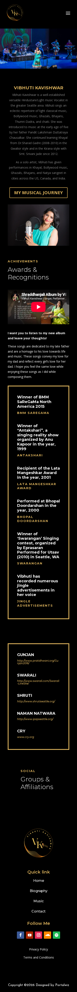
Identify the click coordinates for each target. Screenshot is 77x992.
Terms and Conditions (38, 957)
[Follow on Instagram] (38, 935)
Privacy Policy (38, 949)
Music (38, 901)
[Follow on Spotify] (56, 935)
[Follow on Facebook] (20, 935)
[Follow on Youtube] (29, 935)
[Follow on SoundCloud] (47, 935)
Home (38, 881)
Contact (38, 911)
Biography (38, 891)
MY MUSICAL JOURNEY (38, 192)
